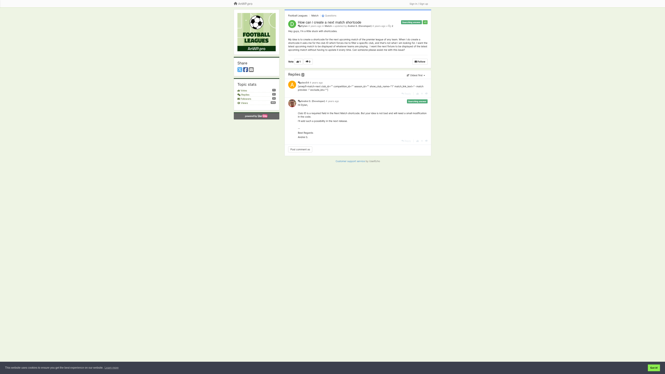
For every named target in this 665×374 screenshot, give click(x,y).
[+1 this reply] (417, 93)
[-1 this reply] (426, 93)
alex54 (305, 82)
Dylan (304, 26)
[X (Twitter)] (239, 70)
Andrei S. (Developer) (360, 26)
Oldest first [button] (416, 75)
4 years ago (316, 82)
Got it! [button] (654, 367)
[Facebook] (245, 70)
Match (314, 15)
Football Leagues (297, 15)
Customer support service (350, 161)
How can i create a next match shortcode (329, 22)
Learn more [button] (112, 367)
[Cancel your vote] (422, 93)
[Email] (251, 70)
